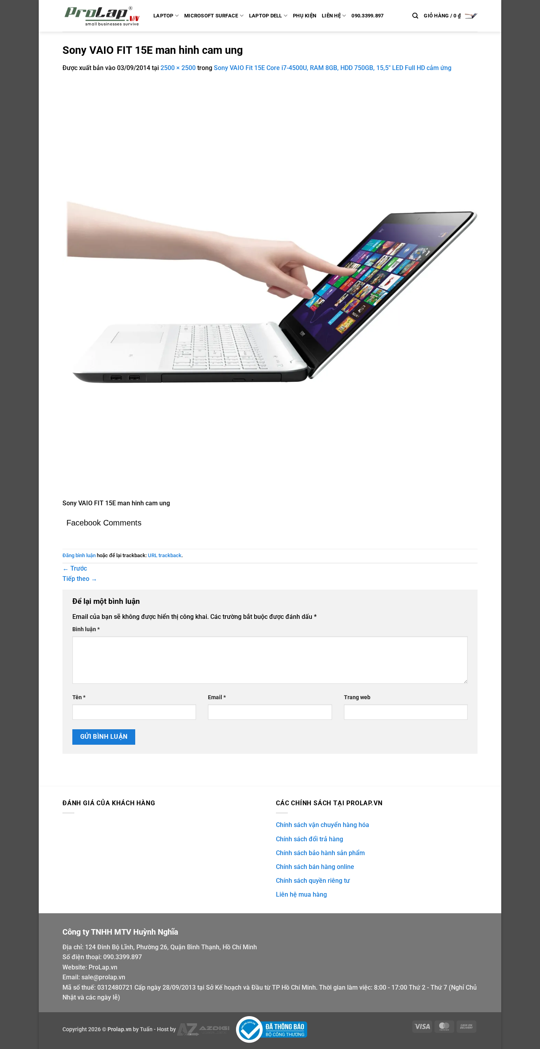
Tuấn (146, 1029)
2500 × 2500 (178, 68)
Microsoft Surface (211, 16)
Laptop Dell (265, 16)
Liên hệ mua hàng (301, 894)
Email (217, 697)
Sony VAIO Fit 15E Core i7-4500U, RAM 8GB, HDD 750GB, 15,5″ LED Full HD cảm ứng (332, 68)
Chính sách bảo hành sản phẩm (320, 853)
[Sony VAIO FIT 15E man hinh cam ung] (270, 290)
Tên (78, 697)
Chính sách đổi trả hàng (309, 839)
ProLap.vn (103, 967)
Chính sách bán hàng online (315, 867)
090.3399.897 (367, 16)
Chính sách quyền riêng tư (313, 880)
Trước (74, 568)
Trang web (357, 697)
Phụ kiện (304, 16)
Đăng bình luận (79, 555)
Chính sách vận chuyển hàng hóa (322, 825)
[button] (451, 16)
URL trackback (164, 555)
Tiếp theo (79, 578)
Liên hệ (331, 16)
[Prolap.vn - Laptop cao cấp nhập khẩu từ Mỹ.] (102, 16)
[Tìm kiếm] (415, 15)
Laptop (163, 16)
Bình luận (86, 629)
